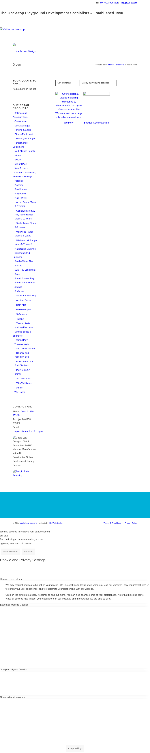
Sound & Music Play (24, 278)
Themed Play (21, 340)
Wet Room (19, 392)
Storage (18, 287)
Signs (17, 274)
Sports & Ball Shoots (24, 282)
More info (28, 551)
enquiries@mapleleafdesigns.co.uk (31, 431)
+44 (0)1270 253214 (109, 3)
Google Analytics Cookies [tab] (13, 669)
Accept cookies (10, 551)
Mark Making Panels (24, 151)
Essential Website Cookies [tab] (14, 604)
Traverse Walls (21, 344)
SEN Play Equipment (24, 270)
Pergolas (18, 181)
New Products (21, 168)
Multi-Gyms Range (25, 138)
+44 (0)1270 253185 (128, 3)
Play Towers (20, 198)
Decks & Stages (22, 125)
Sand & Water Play (23, 261)
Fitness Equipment (23, 134)
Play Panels (20, 193)
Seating (18, 265)
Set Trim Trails (23, 378)
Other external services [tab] (12, 697)
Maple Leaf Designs (28, 523)
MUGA (17, 159)
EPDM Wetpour (24, 309)
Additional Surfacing (26, 295)
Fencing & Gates (22, 130)
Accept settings (75, 748)
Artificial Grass (23, 300)
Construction (20, 121)
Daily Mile (21, 305)
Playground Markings (25, 249)
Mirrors (17, 155)
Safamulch (21, 314)
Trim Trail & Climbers (24, 348)
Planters (18, 185)
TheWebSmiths (56, 523)
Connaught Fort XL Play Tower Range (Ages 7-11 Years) (25, 215)
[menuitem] (112, 523)
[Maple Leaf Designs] (25, 51)
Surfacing (19, 291)
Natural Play (20, 164)
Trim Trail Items (23, 383)
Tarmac (20, 319)
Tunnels (18, 387)
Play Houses (20, 189)
